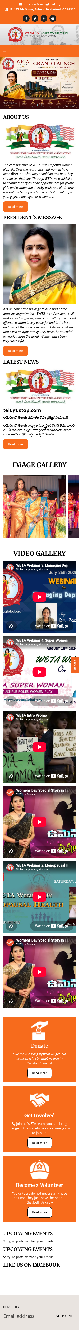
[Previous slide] (6, 83)
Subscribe (66, 1315)
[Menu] (4, 50)
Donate (75, 665)
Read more (15, 207)
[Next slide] (72, 83)
